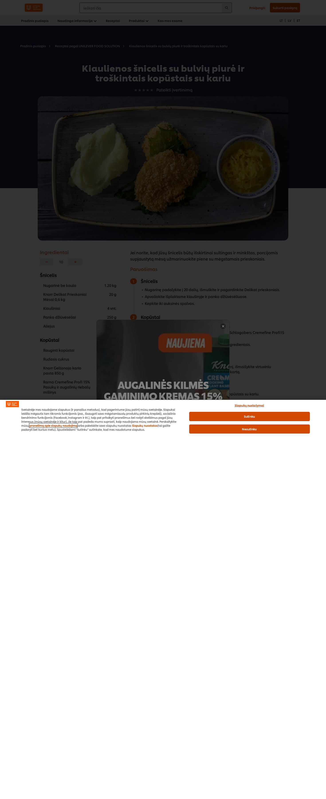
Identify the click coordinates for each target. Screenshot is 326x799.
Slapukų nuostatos (144, 425)
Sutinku (249, 416)
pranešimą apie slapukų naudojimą (53, 425)
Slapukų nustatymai (249, 405)
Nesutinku (249, 429)
